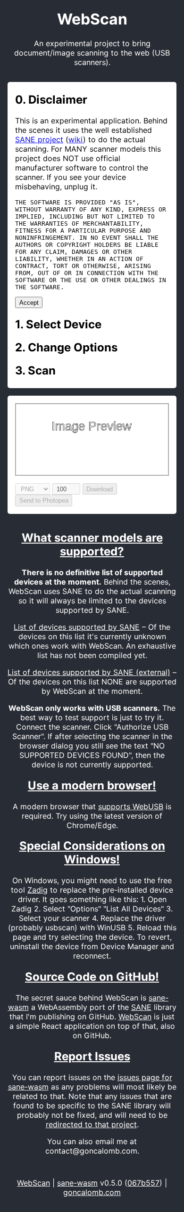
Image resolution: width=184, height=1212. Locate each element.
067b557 (143, 1183)
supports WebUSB (130, 806)
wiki (75, 139)
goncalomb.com (92, 1192)
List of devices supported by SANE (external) (89, 672)
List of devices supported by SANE (77, 627)
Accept (29, 302)
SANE (141, 1007)
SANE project (39, 139)
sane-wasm (77, 1183)
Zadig (37, 890)
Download (99, 489)
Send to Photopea (43, 500)
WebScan (134, 1016)
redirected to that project (91, 1124)
